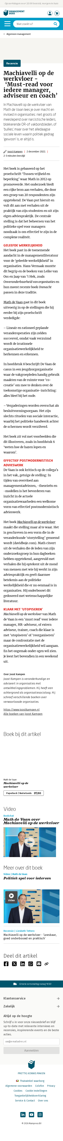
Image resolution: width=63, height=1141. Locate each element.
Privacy (51, 1085)
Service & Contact (25, 1100)
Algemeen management (18, 34)
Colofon (39, 1085)
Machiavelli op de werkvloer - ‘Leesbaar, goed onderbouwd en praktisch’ (30, 936)
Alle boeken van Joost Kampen (23, 714)
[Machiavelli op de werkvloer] (16, 756)
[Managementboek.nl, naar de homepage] (14, 15)
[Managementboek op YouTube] (31, 1114)
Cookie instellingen (36, 1090)
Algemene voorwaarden (18, 1085)
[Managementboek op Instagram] (40, 1114)
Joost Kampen (15, 151)
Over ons (43, 1100)
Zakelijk (9, 1006)
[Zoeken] (55, 23)
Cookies (18, 1090)
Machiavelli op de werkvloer (36, 522)
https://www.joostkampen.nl (22, 709)
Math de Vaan (13, 302)
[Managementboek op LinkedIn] (23, 1114)
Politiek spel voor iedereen (27, 878)
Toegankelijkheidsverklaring (30, 1095)
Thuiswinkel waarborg (31, 1080)
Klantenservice (15, 998)
